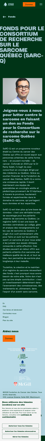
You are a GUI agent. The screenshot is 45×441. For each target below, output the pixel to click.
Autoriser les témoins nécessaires (20, 431)
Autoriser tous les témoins (20, 426)
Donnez (29, 4)
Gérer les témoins (21, 437)
